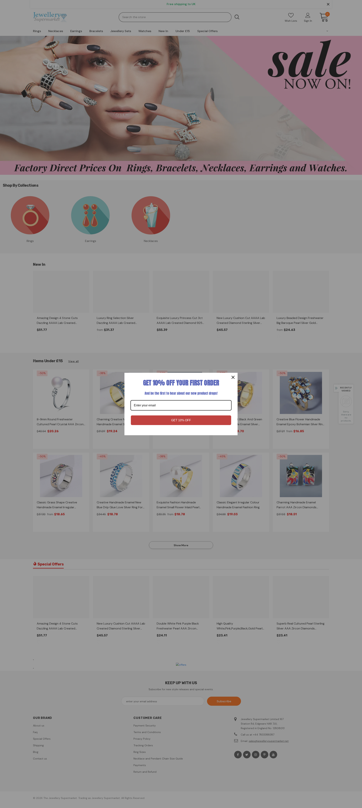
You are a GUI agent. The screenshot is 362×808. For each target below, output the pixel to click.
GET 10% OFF (181, 420)
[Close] (233, 377)
